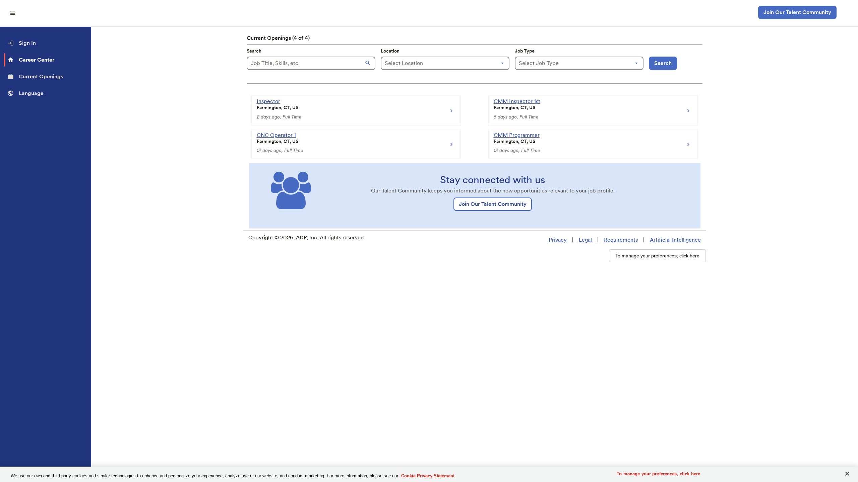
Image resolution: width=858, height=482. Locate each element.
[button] (369, 63)
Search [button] (663, 63)
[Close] (847, 473)
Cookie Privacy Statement (427, 475)
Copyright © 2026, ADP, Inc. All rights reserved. (306, 237)
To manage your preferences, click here (658, 473)
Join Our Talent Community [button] (797, 12)
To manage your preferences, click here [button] (657, 255)
